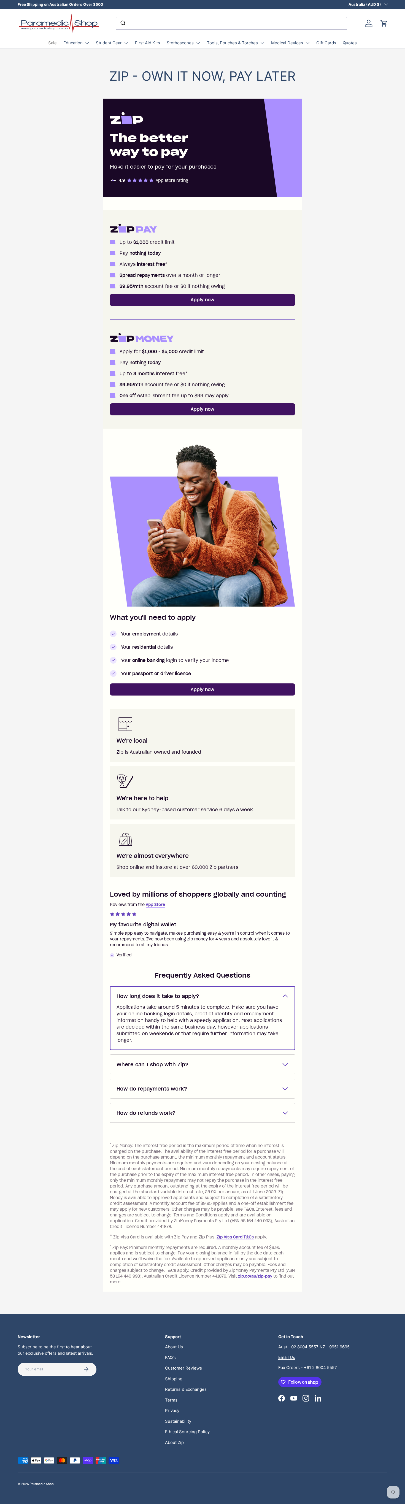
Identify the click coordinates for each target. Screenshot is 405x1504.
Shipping (173, 1378)
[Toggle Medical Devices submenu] (307, 43)
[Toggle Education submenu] (87, 43)
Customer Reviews (183, 1368)
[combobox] (231, 23)
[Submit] (122, 23)
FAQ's (170, 1357)
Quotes (350, 42)
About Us (174, 1346)
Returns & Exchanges (186, 1389)
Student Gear (109, 42)
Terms (171, 1400)
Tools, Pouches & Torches (232, 42)
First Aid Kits (147, 42)
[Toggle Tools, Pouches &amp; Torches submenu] (262, 43)
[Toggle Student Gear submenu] (126, 43)
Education (73, 42)
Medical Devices (287, 42)
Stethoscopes (180, 42)
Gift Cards (326, 42)
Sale (52, 42)
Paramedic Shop (42, 1484)
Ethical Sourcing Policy (187, 1431)
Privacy (172, 1410)
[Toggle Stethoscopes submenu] (198, 43)
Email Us (286, 1357)
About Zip (174, 1442)
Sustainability (178, 1421)
